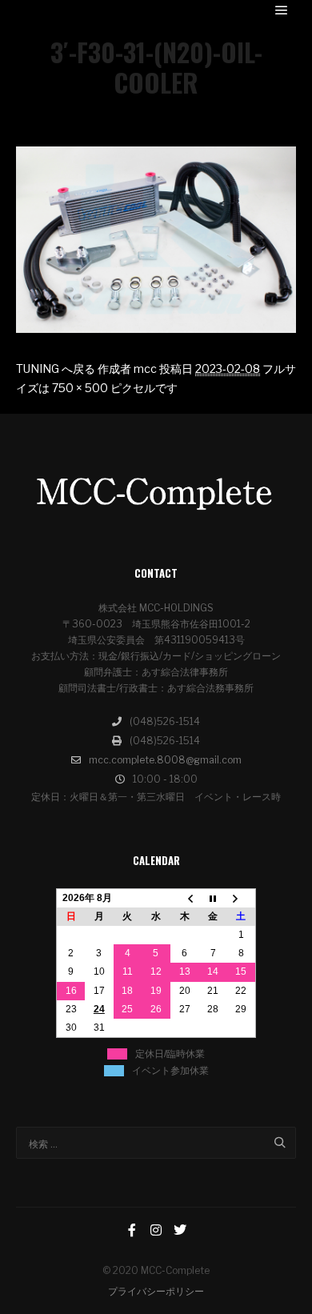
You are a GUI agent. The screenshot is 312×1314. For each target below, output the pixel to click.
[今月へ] (212, 897)
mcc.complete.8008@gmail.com (165, 760)
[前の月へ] (184, 897)
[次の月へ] (241, 897)
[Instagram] (156, 1230)
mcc (145, 368)
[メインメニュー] (281, 10)
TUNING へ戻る (55, 368)
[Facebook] (132, 1230)
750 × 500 (80, 388)
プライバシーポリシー (156, 1291)
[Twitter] (180, 1230)
